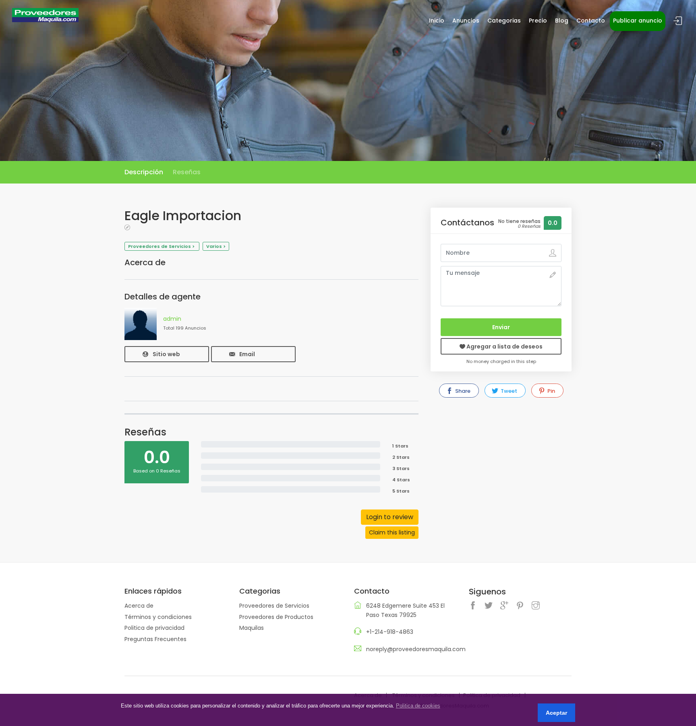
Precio (538, 20)
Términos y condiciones (158, 617)
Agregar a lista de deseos (504, 346)
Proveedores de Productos (276, 617)
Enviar (501, 327)
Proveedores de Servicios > (162, 246)
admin (172, 319)
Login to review (389, 517)
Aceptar (556, 713)
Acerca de (138, 606)
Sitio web (166, 354)
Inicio (436, 20)
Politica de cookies (418, 706)
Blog (561, 20)
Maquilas (251, 628)
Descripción (143, 172)
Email (247, 354)
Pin (550, 391)
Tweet (508, 391)
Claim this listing (392, 532)
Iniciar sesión (677, 21)
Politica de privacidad (154, 628)
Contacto (590, 20)
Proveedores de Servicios (274, 606)
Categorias (504, 20)
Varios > (216, 246)
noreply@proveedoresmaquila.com (416, 649)
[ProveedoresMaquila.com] (45, 14)
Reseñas (187, 172)
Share (462, 391)
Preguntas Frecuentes (155, 639)
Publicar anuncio (637, 20)
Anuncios (465, 20)
